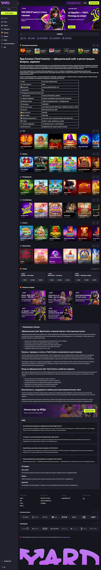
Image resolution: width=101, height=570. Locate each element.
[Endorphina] (83, 528)
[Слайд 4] (57, 29)
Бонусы (22, 505)
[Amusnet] (54, 528)
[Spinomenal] (74, 528)
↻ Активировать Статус (73, 3)
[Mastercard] (83, 517)
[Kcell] (74, 517)
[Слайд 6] (69, 29)
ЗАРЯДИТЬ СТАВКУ (74, 25)
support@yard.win (66, 498)
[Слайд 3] (53, 29)
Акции (21, 498)
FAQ (21, 500)
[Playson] (93, 528)
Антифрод (43, 503)
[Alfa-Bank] (35, 517)
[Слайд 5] (63, 29)
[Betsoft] (45, 528)
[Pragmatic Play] (25, 528)
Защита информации (46, 500)
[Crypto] (64, 517)
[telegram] (83, 498)
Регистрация (9, 13)
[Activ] (25, 517)
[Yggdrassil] (35, 528)
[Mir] (93, 517)
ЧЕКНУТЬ (25, 27)
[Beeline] (54, 517)
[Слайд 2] (49, 29)
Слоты (21, 503)
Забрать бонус (89, 410)
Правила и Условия (45, 498)
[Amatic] (64, 528)
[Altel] (45, 517)
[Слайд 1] (45, 29)
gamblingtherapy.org (66, 537)
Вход (8, 9)
